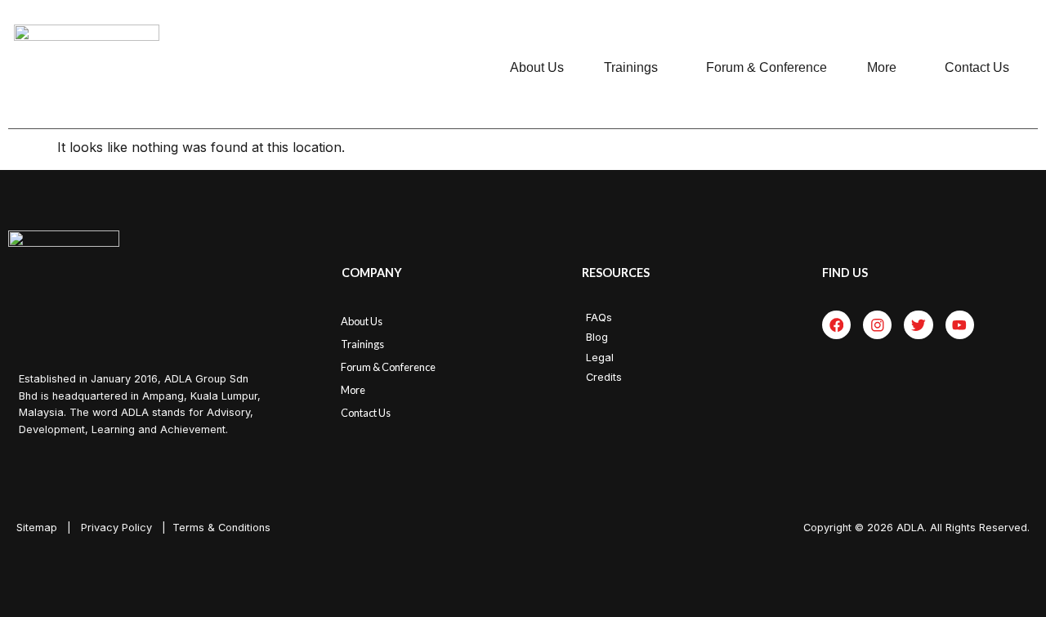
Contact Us (977, 67)
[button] (635, 68)
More (881, 67)
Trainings (631, 67)
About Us (537, 67)
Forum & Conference (766, 67)
